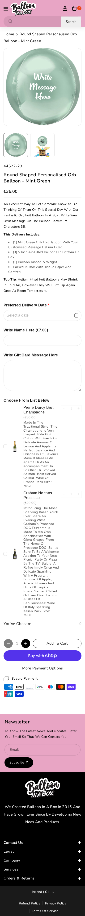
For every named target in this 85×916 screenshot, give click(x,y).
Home (9, 34)
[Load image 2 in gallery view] (42, 145)
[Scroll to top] (74, 901)
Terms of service (45, 911)
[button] (6, 8)
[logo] (42, 788)
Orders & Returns (19, 878)
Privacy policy (55, 903)
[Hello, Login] (65, 8)
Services (11, 869)
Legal (9, 851)
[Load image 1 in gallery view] (16, 145)
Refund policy (29, 903)
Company (12, 860)
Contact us (13, 842)
